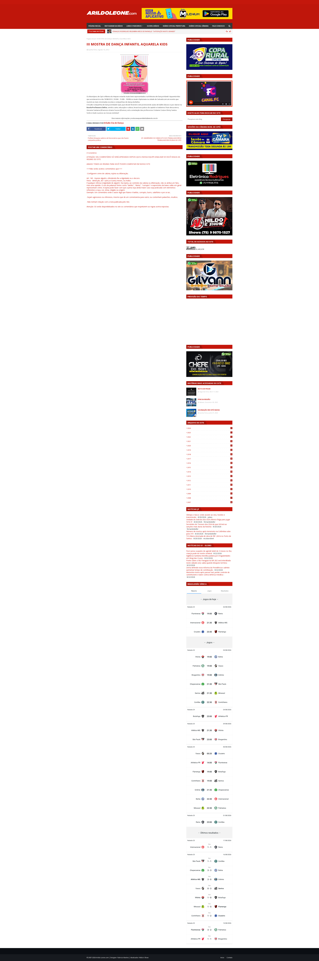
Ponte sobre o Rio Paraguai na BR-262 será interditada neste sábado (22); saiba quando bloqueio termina (208, 561)
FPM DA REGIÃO (204, 399)
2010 (209, 489)
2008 (209, 498)
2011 (209, 485)
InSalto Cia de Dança (114, 123)
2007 (209, 502)
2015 (209, 467)
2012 (209, 480)
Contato (229, 958)
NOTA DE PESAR (204, 389)
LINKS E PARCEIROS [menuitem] (134, 26)
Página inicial (91, 39)
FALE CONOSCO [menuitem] (218, 26)
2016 (209, 463)
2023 (209, 432)
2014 (209, 472)
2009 (209, 493)
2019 (209, 450)
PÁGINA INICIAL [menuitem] (94, 26)
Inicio (222, 958)
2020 (209, 446)
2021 (209, 441)
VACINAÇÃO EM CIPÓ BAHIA (209, 410)
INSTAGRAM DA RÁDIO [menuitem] (114, 26)
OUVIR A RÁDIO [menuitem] (153, 26)
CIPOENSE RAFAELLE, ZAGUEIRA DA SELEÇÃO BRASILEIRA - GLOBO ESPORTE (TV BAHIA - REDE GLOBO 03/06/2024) (154, 31)
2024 (209, 428)
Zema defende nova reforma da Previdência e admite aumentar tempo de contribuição (208, 568)
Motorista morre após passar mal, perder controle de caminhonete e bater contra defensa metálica (208, 573)
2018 (209, 454)
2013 (209, 476)
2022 (209, 437)
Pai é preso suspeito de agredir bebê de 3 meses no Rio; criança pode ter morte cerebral (209, 552)
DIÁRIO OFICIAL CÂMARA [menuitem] (198, 26)
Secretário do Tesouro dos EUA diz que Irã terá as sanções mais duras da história (206, 525)
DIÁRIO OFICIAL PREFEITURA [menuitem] (174, 26)
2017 (209, 459)
